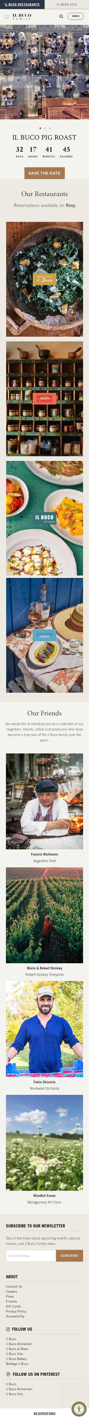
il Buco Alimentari (19, 1344)
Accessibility (15, 1316)
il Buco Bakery (16, 1359)
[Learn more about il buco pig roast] (44, 102)
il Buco (11, 1339)
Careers (11, 1291)
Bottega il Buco (17, 1364)
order (75, 16)
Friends (11, 1301)
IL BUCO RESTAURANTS (22, 4)
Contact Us (14, 1286)
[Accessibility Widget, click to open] (79, 1409)
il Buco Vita (14, 1354)
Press (10, 1296)
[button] (40, 128)
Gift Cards (13, 1306)
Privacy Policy (16, 1311)
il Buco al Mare (17, 1349)
